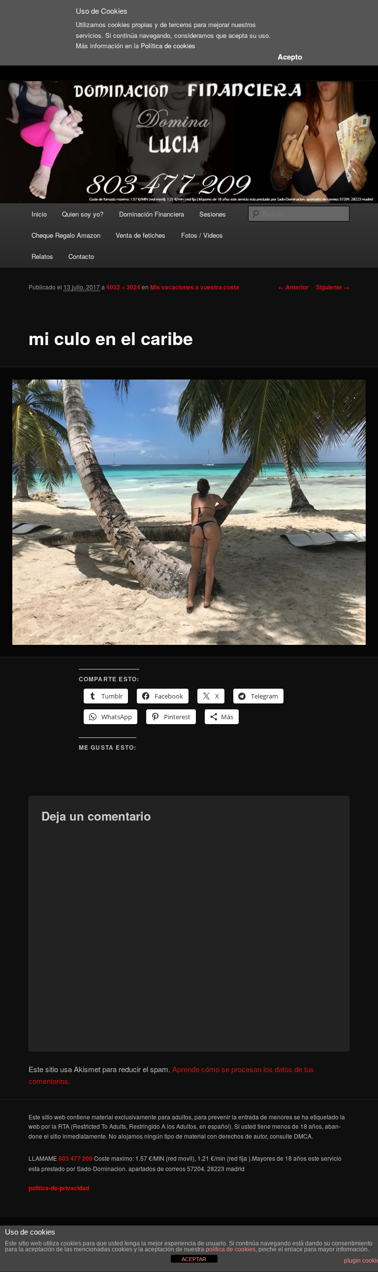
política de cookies (230, 1249)
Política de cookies (168, 45)
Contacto (81, 256)
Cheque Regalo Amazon (66, 235)
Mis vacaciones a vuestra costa (194, 287)
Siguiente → (332, 287)
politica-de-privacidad (59, 1187)
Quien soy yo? (82, 214)
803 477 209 (76, 1158)
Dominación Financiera (151, 214)
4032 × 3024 (123, 287)
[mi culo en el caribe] (189, 512)
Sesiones (212, 214)
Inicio (39, 214)
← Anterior (293, 287)
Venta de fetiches (140, 235)
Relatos (42, 256)
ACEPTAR (194, 1259)
